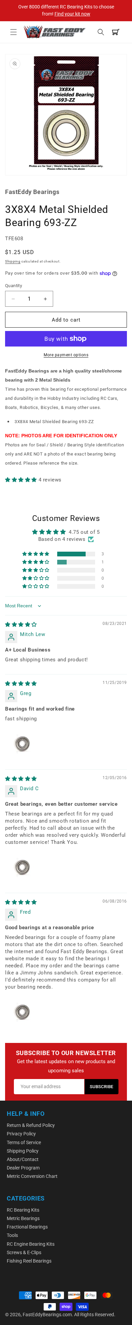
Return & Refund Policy (31, 1125)
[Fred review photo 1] (21, 1012)
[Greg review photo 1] (21, 744)
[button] (13, 32)
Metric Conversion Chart (32, 1176)
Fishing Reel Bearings (29, 1261)
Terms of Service (24, 1142)
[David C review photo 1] (21, 867)
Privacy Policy (21, 1133)
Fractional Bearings (27, 1227)
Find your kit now (72, 14)
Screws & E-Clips (24, 1252)
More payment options (66, 355)
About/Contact (23, 1159)
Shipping (13, 261)
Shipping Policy (23, 1151)
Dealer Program (23, 1167)
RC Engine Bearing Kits (30, 1244)
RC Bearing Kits (23, 1210)
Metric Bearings (23, 1218)
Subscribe (101, 1086)
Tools (12, 1235)
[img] (21, 625)
